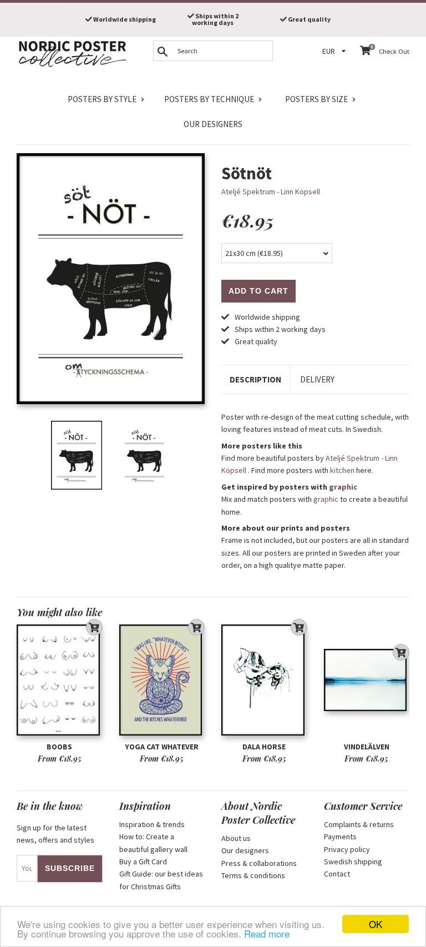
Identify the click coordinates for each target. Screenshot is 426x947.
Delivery (317, 379)
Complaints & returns (359, 824)
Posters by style (102, 99)
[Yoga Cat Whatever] (162, 680)
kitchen (342, 470)
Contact (337, 874)
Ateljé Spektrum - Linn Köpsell (270, 192)
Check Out (394, 51)
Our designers (213, 124)
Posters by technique (209, 99)
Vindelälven (366, 747)
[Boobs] (60, 680)
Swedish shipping (353, 862)
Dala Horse (264, 747)
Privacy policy (347, 849)
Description (255, 379)
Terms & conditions (253, 875)
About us (236, 838)
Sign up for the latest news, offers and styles (55, 834)
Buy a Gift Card (143, 862)
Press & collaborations (259, 863)
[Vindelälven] (367, 680)
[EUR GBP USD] (335, 51)
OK (375, 924)
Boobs (59, 747)
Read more (267, 933)
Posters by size (316, 99)
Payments (340, 837)
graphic (343, 487)
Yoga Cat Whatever (162, 747)
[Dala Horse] (264, 680)
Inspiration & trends (152, 824)
